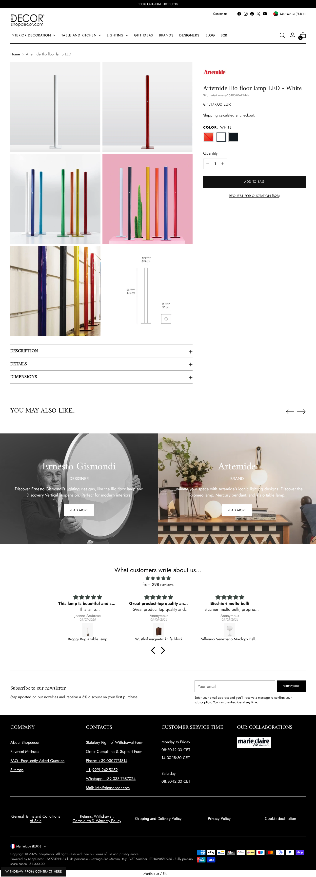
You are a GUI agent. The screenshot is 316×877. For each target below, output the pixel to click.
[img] (158, 578)
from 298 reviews (158, 584)
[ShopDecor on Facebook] (239, 14)
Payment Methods (24, 751)
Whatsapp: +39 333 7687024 (111, 778)
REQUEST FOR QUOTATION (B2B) (254, 195)
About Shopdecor (25, 742)
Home (15, 54)
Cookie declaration (280, 818)
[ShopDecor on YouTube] (265, 14)
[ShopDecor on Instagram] (245, 14)
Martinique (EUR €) (29, 846)
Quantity (210, 153)
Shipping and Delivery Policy (158, 818)
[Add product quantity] (222, 164)
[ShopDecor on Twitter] (258, 14)
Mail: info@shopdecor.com (108, 788)
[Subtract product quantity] (207, 164)
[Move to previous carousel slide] (290, 412)
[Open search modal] (282, 35)
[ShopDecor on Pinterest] (252, 14)
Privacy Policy (219, 818)
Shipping (210, 115)
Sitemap (16, 770)
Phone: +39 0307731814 (106, 760)
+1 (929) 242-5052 (102, 770)
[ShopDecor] (27, 20)
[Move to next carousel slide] (301, 411)
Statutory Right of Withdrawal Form (114, 742)
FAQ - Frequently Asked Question (37, 760)
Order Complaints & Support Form (114, 751)
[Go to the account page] (292, 35)
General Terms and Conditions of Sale (35, 818)
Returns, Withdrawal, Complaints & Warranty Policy (97, 818)
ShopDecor (46, 854)
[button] (154, 650)
